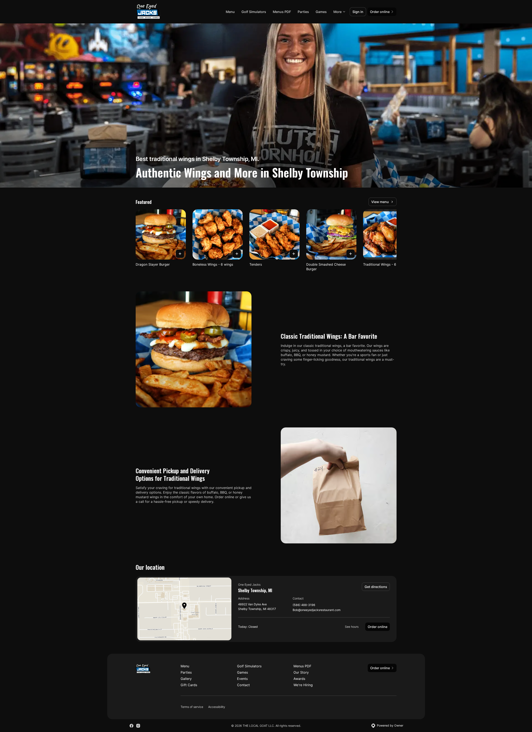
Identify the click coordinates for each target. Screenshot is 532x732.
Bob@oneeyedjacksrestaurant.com (317, 610)
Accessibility (216, 707)
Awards (299, 679)
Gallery (186, 679)
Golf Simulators (253, 12)
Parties (303, 12)
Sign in (357, 12)
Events (242, 679)
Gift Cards (189, 685)
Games (321, 12)
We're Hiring (303, 685)
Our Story (301, 672)
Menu (230, 12)
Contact (243, 685)
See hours (351, 626)
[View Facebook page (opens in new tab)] (131, 725)
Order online (377, 627)
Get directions (376, 587)
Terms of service (192, 707)
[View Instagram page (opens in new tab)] (138, 725)
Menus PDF (282, 12)
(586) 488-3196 (304, 605)
